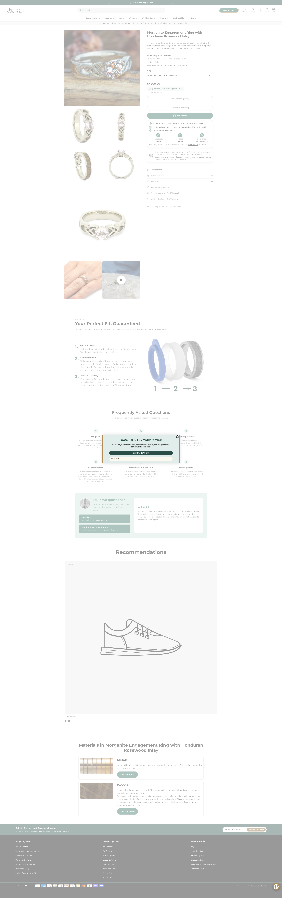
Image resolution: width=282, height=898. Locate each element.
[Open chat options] (276, 886)
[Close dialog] (177, 436)
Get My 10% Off (141, 453)
